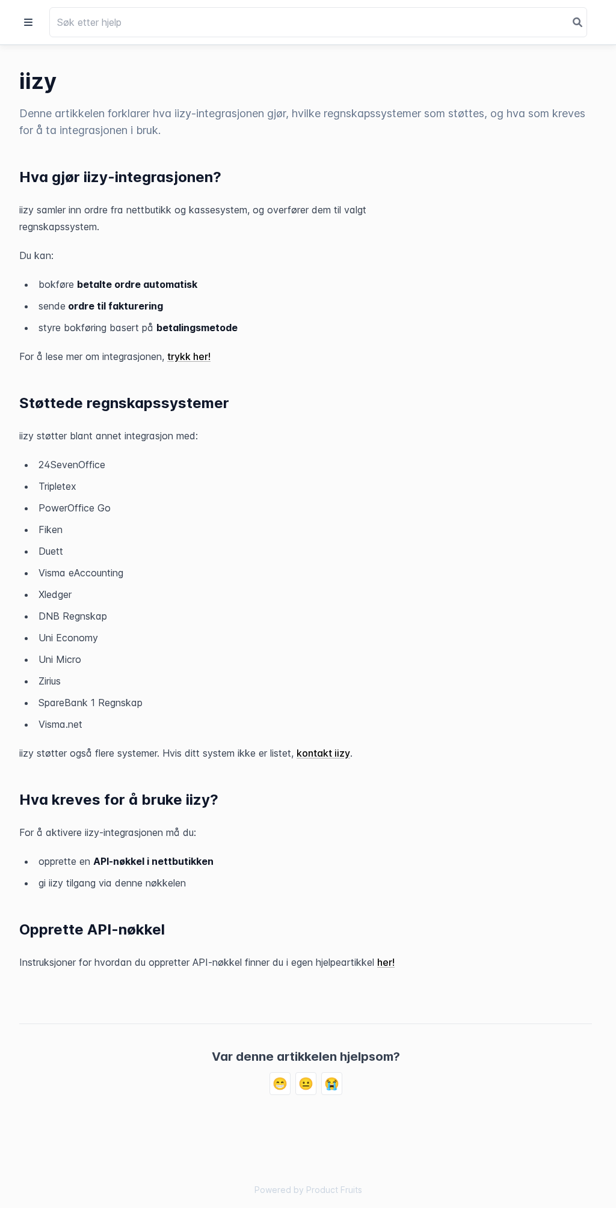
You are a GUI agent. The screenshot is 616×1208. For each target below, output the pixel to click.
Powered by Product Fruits (308, 1190)
